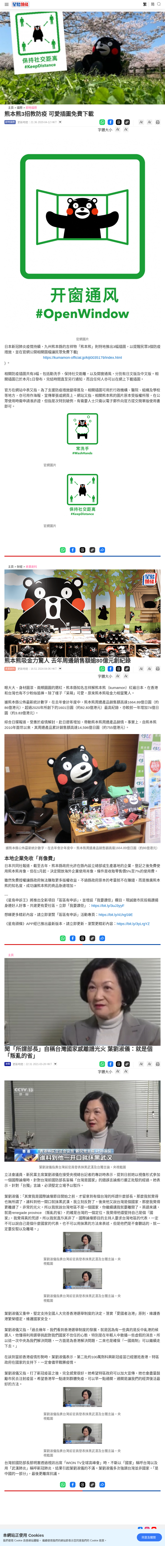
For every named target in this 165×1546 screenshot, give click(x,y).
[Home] (20, 4)
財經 (20, 566)
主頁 (11, 107)
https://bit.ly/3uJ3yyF (107, 906)
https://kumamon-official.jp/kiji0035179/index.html (82, 358)
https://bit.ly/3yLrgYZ (133, 924)
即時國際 (31, 107)
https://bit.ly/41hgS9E (116, 915)
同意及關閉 (149, 1537)
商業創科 (31, 566)
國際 (20, 107)
